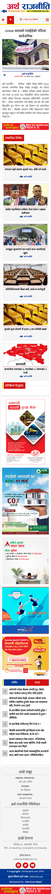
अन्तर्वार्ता (25, 829)
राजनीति (25, 821)
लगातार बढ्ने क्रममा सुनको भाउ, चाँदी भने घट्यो (25, 170)
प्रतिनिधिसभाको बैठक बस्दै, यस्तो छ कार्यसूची (25, 289)
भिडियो (25, 832)
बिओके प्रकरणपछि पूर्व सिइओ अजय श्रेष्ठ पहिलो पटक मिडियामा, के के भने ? (26, 732)
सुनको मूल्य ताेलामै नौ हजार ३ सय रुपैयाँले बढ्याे (25, 329)
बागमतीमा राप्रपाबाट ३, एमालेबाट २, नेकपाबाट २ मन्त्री (25, 371)
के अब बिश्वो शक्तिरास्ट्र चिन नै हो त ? (25, 724)
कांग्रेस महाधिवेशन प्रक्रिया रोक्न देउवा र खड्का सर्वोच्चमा (25, 211)
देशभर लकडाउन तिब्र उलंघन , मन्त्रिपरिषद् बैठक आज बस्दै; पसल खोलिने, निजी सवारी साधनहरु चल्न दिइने (27, 743)
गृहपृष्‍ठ (25, 811)
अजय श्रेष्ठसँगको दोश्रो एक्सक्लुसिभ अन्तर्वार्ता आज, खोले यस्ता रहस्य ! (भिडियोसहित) (29, 753)
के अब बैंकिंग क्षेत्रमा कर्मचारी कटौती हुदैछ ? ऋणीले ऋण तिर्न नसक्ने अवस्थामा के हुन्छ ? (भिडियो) (28, 714)
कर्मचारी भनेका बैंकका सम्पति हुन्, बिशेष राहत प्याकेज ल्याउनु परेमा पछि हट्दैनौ (26, 691)
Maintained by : (25, 882)
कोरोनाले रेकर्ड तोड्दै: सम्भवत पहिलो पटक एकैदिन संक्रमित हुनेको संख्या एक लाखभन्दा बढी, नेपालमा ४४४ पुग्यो (28, 702)
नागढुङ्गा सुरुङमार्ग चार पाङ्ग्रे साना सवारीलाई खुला (25, 251)
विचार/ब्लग (25, 818)
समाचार (25, 814)
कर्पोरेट (25, 825)
